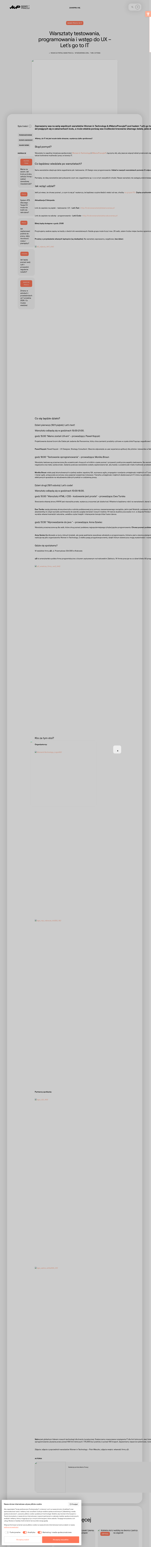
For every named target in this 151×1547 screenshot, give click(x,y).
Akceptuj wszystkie (60, 1540)
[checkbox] (12, 1532)
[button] (148, 14)
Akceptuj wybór (22, 1540)
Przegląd (75, 1504)
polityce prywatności (11, 1527)
